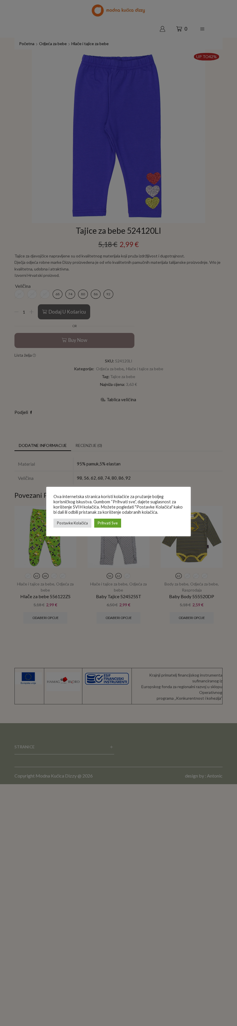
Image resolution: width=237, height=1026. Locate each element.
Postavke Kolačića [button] (72, 523)
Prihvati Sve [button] (108, 523)
